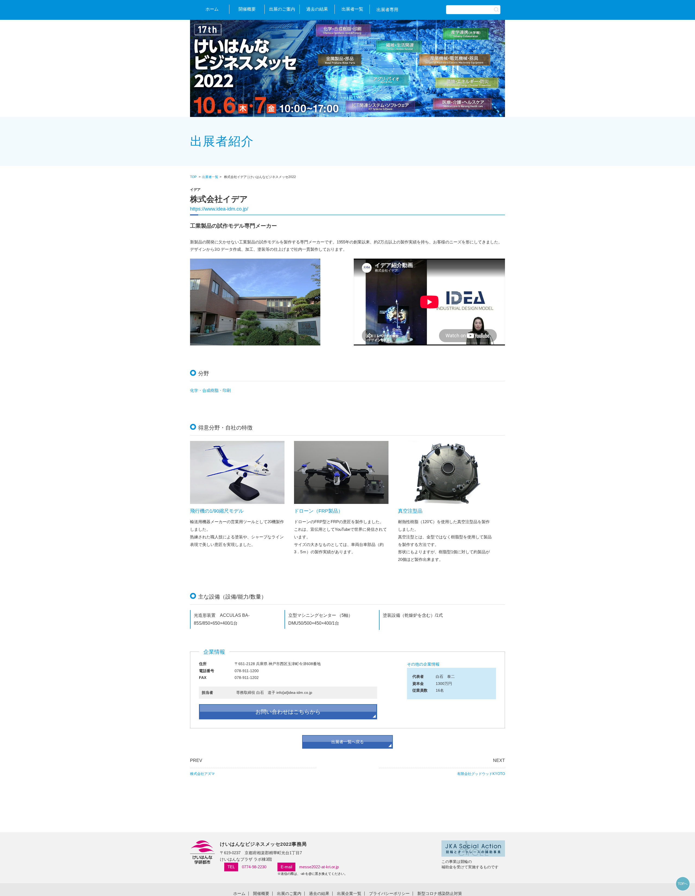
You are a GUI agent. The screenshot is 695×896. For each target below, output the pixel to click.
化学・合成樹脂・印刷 (210, 390)
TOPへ (683, 884)
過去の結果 (317, 9)
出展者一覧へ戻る (347, 741)
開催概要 (247, 9)
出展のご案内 (282, 9)
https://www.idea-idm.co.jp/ (219, 208)
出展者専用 (387, 9)
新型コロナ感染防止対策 (439, 893)
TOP (193, 177)
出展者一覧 (352, 9)
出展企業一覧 (349, 893)
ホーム (212, 9)
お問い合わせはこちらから (288, 712)
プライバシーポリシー (389, 893)
